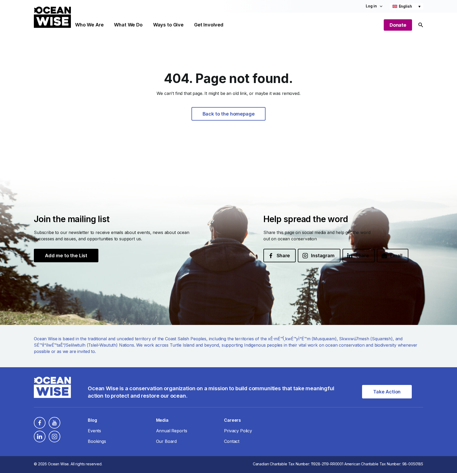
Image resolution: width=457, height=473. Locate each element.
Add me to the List (66, 255)
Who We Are (89, 24)
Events (94, 430)
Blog (92, 420)
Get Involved (208, 24)
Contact (231, 441)
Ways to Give (168, 24)
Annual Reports (171, 430)
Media (162, 420)
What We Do (128, 24)
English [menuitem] (405, 6)
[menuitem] (406, 6)
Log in (371, 6)
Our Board (166, 441)
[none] (406, 6)
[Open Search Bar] (420, 25)
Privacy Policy (238, 430)
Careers (232, 420)
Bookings (97, 441)
